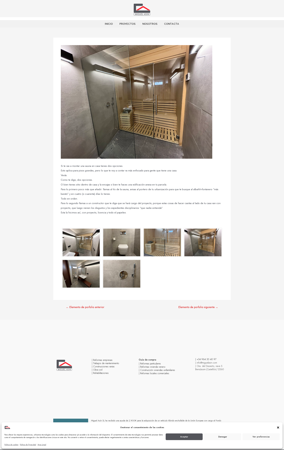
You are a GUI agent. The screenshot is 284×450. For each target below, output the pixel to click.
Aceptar (184, 436)
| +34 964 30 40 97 (205, 359)
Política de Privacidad (28, 444)
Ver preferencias (261, 436)
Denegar (222, 436)
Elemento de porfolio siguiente (198, 307)
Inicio (109, 23)
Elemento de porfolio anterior (85, 307)
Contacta (171, 23)
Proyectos (127, 23)
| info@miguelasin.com (206, 362)
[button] (278, 427)
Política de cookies (11, 444)
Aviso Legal (42, 444)
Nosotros (150, 23)
